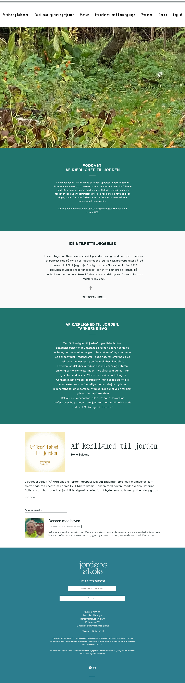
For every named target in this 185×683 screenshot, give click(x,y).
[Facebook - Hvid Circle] (90, 667)
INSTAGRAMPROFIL (94, 297)
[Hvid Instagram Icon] (94, 667)
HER (96, 212)
